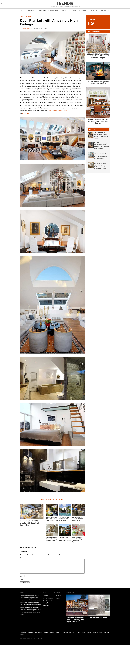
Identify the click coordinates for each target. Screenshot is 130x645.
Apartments (31, 10)
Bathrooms (72, 10)
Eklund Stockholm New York (57, 111)
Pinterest (57, 598)
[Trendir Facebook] (89, 23)
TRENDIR (65, 3)
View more (104, 10)
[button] (52, 53)
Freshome (25, 113)
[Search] (2, 4)
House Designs (41, 10)
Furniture (64, 10)
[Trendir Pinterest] (92, 24)
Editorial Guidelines (48, 598)
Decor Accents (93, 10)
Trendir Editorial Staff (26, 28)
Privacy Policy (46, 603)
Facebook (58, 595)
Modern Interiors (53, 10)
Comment (23, 558)
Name (22, 576)
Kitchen (23, 10)
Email (22, 579)
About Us (45, 595)
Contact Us (46, 605)
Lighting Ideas (82, 10)
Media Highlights (47, 600)
